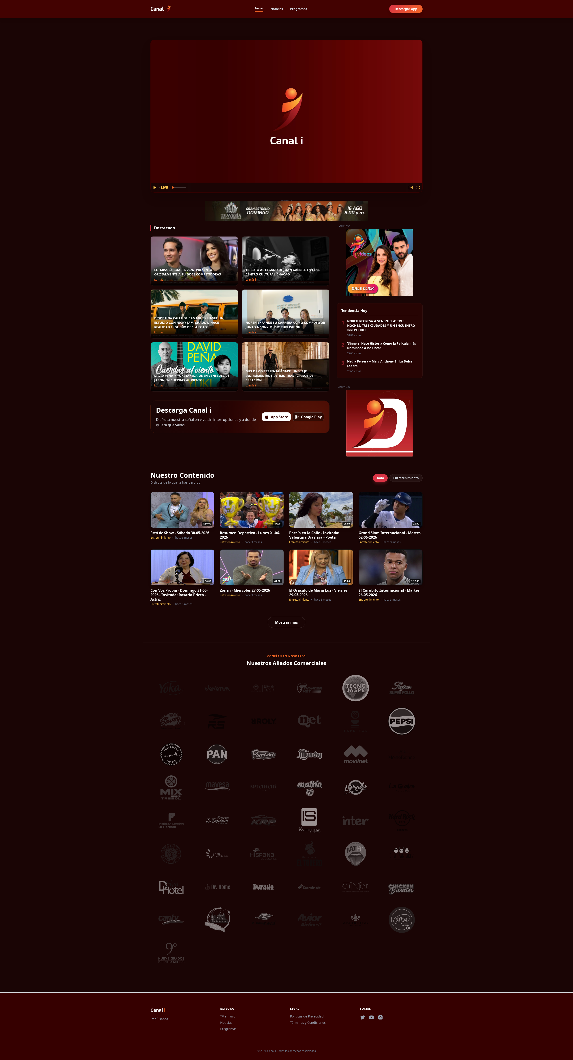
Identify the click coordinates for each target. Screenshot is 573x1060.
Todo (380, 478)
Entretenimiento (406, 478)
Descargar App (406, 9)
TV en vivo (227, 1016)
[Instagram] (380, 1017)
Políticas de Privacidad (307, 1016)
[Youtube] (371, 1017)
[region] (286, 116)
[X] (362, 1017)
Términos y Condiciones (308, 1022)
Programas (298, 9)
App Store (279, 416)
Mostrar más (286, 622)
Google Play (311, 416)
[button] (154, 187)
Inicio (259, 8)
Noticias (276, 9)
